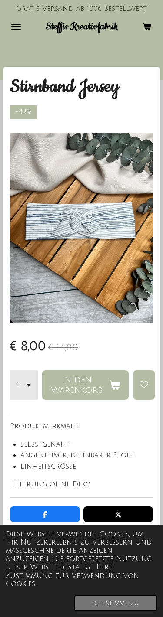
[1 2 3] (24, 385)
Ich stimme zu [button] (115, 603)
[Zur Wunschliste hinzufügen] (144, 385)
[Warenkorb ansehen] (146, 27)
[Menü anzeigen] (16, 27)
